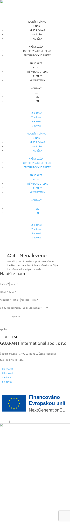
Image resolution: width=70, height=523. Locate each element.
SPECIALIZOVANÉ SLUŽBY (37, 55)
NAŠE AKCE (36, 63)
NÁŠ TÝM (37, 34)
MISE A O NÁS (37, 30)
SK (37, 96)
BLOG (36, 67)
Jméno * (4, 284)
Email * (4, 291)
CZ (36, 92)
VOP (28, 421)
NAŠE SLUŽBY (36, 46)
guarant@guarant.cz (45, 359)
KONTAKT (36, 88)
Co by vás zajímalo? (10, 307)
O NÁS (36, 25)
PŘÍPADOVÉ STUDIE (37, 71)
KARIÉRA (37, 38)
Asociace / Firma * (10, 299)
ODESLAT (10, 337)
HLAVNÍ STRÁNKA (36, 21)
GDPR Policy (17, 421)
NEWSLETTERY (37, 80)
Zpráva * (4, 329)
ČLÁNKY (37, 76)
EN (37, 101)
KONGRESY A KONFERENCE (37, 51)
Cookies (4, 421)
